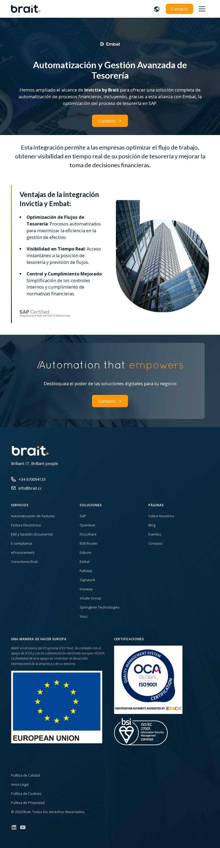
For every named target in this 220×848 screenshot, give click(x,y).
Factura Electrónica (26, 525)
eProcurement (22, 552)
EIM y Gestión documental (32, 534)
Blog (151, 525)
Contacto (179, 8)
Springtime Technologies (100, 607)
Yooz (84, 616)
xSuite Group (90, 598)
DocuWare (88, 534)
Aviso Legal (20, 784)
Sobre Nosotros (161, 516)
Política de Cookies (26, 793)
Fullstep (86, 570)
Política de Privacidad (28, 802)
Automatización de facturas (33, 516)
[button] (157, 9)
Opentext (87, 525)
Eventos (154, 534)
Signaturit (87, 579)
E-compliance (21, 543)
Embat (85, 561)
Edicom (85, 552)
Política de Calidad (25, 775)
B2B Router (89, 543)
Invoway (86, 589)
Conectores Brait (24, 561)
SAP (83, 516)
